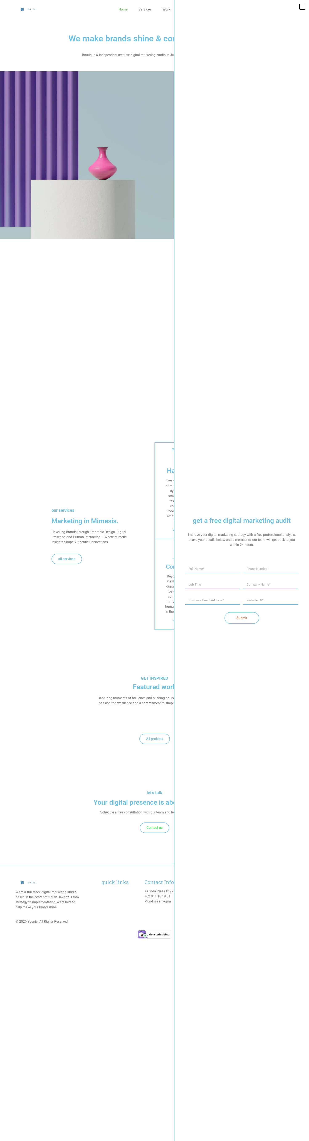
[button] (302, 6)
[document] (154, 570)
